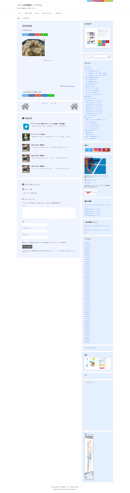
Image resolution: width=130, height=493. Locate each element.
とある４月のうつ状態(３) (38, 166)
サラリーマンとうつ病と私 (38, 134)
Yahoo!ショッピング (103, 44)
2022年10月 (87, 259)
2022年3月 (87, 274)
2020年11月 (87, 306)
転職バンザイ (89, 117)
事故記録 (89, 132)
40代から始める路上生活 (92, 77)
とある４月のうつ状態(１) (38, 145)
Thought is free (73, 489)
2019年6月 (87, 339)
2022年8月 (87, 263)
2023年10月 (87, 249)
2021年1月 (87, 301)
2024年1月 (87, 244)
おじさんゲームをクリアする (93, 94)
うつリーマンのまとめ (92, 128)
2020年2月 (87, 322)
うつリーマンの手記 (91, 123)
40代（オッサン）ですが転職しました (96, 119)
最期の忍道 (88, 96)
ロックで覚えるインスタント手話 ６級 (96, 75)
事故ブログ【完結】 (90, 130)
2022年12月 (87, 255)
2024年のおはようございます (94, 113)
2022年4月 (87, 272)
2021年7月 (87, 289)
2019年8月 (87, 335)
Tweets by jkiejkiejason (90, 347)
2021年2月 (87, 299)
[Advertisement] (33, 71)
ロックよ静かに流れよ (92, 71)
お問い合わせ (88, 182)
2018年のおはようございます (94, 100)
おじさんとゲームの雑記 (92, 90)
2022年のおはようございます (94, 109)
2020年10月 (87, 308)
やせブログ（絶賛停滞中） (92, 136)
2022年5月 (87, 270)
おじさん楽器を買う (91, 79)
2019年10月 (87, 331)
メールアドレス (26, 228)
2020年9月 (87, 310)
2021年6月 (87, 291)
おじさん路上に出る (91, 83)
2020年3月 (87, 320)
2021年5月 (87, 293)
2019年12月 (87, 327)
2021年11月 (87, 282)
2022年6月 (87, 268)
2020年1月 (87, 325)
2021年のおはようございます (94, 107)
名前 (23, 221)
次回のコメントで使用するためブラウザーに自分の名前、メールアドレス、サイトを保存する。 (44, 242)
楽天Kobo (99, 44)
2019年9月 (87, 333)
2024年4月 (87, 242)
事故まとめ (89, 134)
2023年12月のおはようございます (93, 215)
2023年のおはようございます (94, 111)
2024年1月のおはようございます (92, 213)
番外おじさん (90, 85)
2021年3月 (87, 297)
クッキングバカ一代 (90, 115)
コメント (24, 205)
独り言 (87, 66)
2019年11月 (87, 329)
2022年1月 (87, 278)
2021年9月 (87, 284)
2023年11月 (87, 246)
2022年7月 (87, 265)
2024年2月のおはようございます (92, 211)
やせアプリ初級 (90, 138)
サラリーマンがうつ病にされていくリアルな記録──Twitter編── (48, 123)
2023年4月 (87, 251)
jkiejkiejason (71, 86)
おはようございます (90, 98)
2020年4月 (87, 318)
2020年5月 (87, 316)
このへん (93, 180)
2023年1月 (87, 253)
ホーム (20, 18)
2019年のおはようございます (94, 102)
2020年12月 (87, 303)
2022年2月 (87, 276)
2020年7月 (87, 314)
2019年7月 (87, 337)
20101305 (27, 18)
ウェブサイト (25, 234)
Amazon (99, 41)
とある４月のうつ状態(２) (38, 155)
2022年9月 (87, 261)
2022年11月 (87, 257)
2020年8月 (87, 312)
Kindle (103, 41)
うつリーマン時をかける (93, 126)
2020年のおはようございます (94, 104)
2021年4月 (87, 295)
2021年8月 (87, 287)
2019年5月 (87, 341)
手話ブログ (88, 69)
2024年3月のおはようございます (92, 209)
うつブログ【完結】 (90, 121)
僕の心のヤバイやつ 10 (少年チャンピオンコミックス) (103, 31)
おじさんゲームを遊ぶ (92, 92)
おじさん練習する (91, 81)
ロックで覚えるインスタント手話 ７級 (96, 73)
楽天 (107, 41)
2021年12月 (87, 280)
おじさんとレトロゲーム (92, 88)
